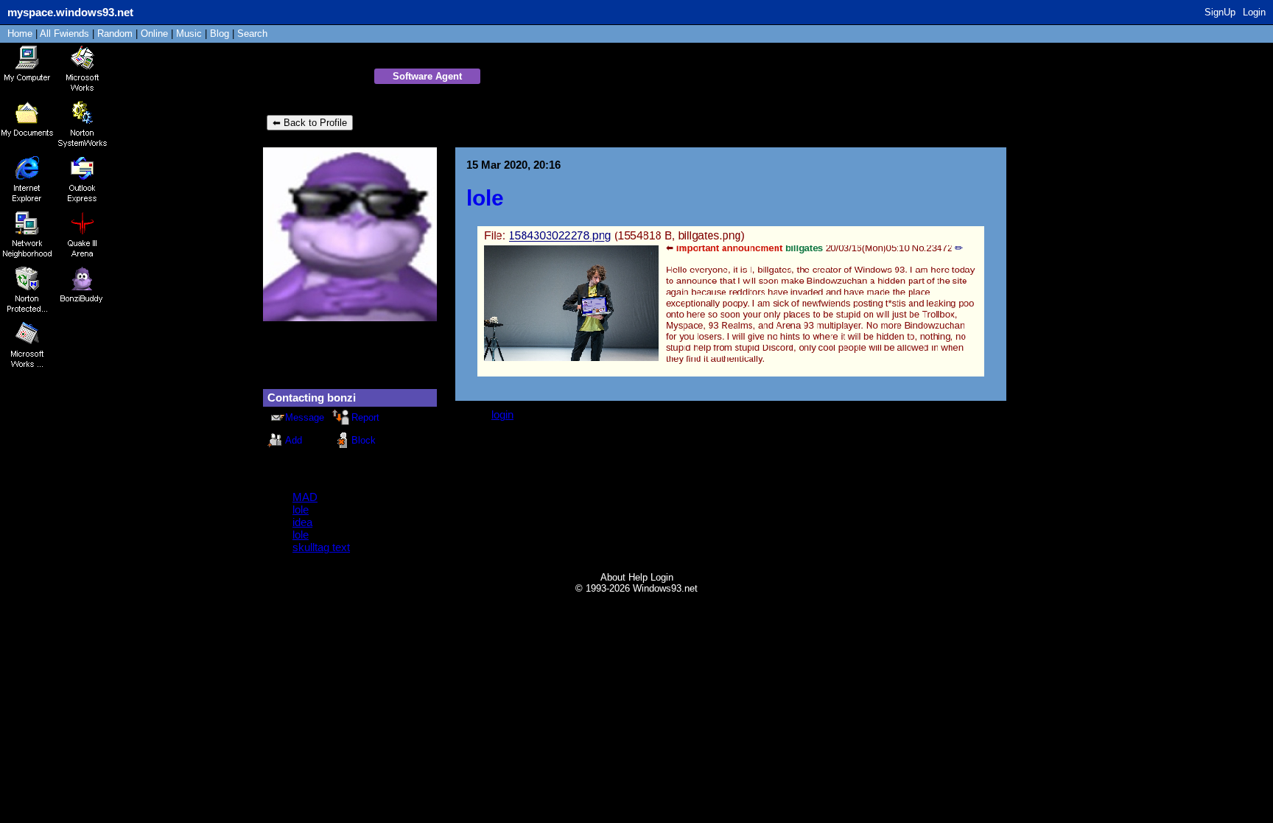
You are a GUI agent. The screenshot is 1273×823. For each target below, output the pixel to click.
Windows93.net (665, 588)
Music (189, 33)
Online (154, 33)
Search (252, 33)
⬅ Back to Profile (310, 122)
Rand (115, 33)
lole (300, 509)
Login (1254, 12)
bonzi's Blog (316, 77)
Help (638, 577)
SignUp (1219, 12)
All (64, 33)
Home (19, 33)
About (612, 577)
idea (302, 522)
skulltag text (321, 547)
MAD (305, 497)
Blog (219, 33)
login (502, 414)
